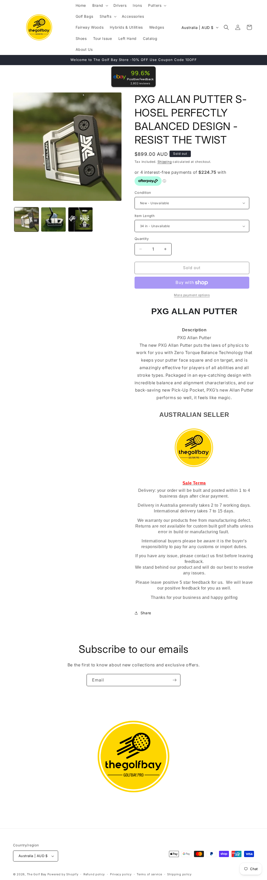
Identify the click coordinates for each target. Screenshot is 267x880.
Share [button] (146, 613)
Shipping (164, 162)
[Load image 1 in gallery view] (26, 219)
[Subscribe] (174, 680)
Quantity (142, 239)
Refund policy (94, 874)
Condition (143, 192)
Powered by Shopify (62, 874)
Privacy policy (121, 874)
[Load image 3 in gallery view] (80, 219)
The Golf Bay (36, 874)
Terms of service (149, 874)
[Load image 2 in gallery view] (53, 219)
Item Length (145, 216)
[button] (99, 5)
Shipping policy (179, 874)
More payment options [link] (192, 295)
